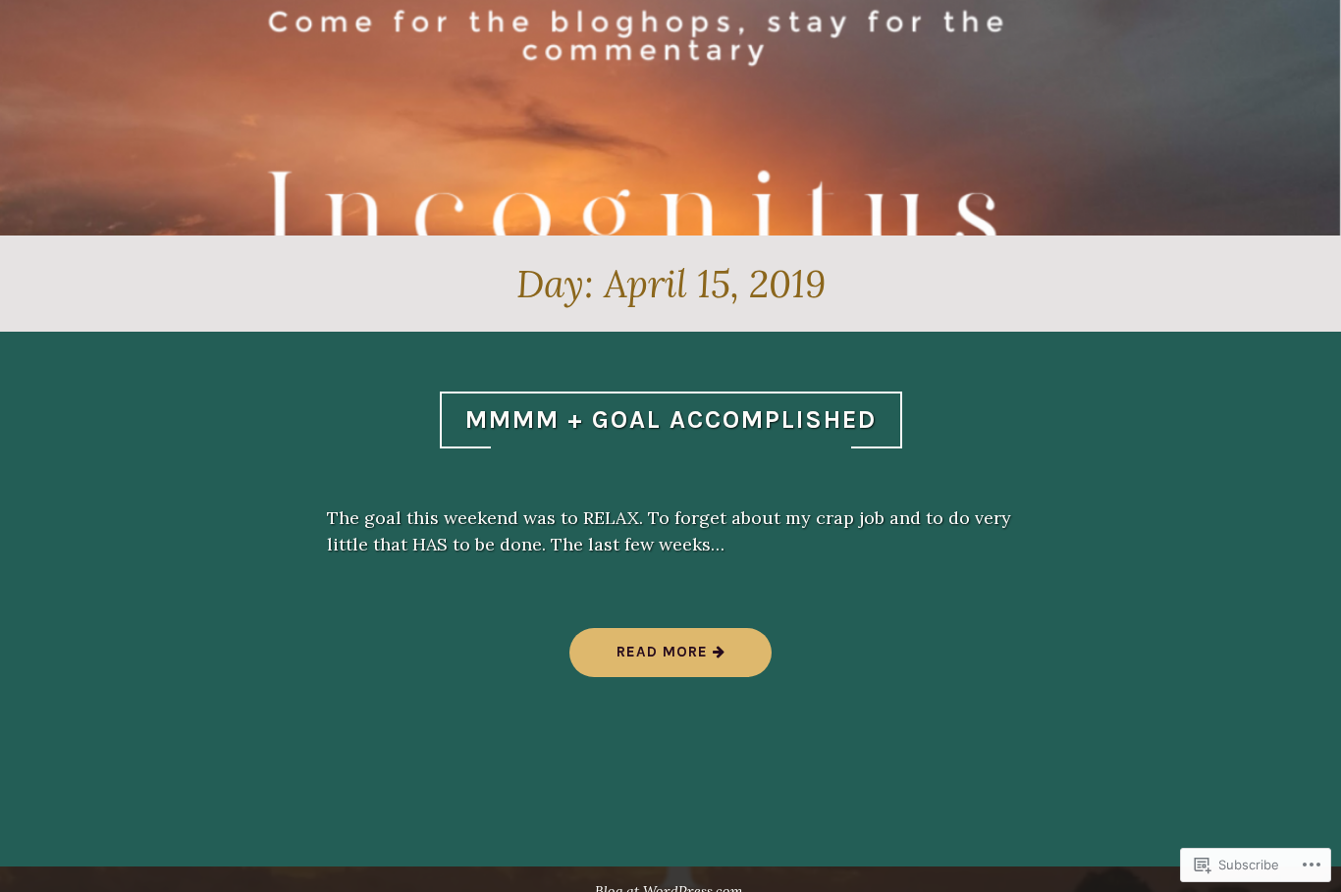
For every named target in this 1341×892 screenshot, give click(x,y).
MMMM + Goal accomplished (671, 419)
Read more (641, 659)
